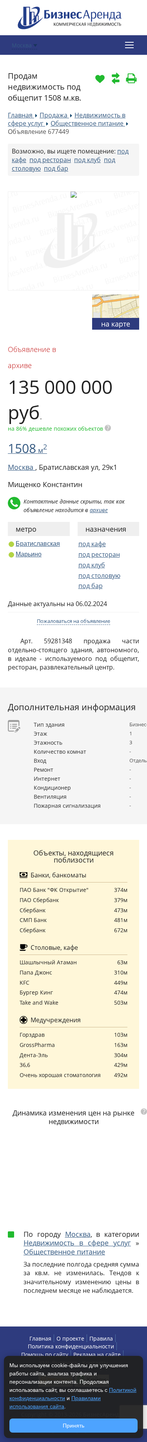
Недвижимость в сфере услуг (77, 1242)
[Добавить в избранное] (100, 78)
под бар (56, 168)
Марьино (29, 554)
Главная (40, 1338)
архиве (99, 510)
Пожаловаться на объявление (73, 620)
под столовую (99, 575)
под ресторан (50, 159)
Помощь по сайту (44, 1354)
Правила (101, 1338)
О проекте (70, 1338)
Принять (73, 1425)
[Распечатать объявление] (131, 78)
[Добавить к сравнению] (115, 78)
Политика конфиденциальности (71, 1346)
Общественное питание (64, 1251)
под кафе (92, 544)
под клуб (87, 159)
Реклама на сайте (97, 1354)
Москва (78, 1234)
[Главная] (70, 17)
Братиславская (38, 543)
